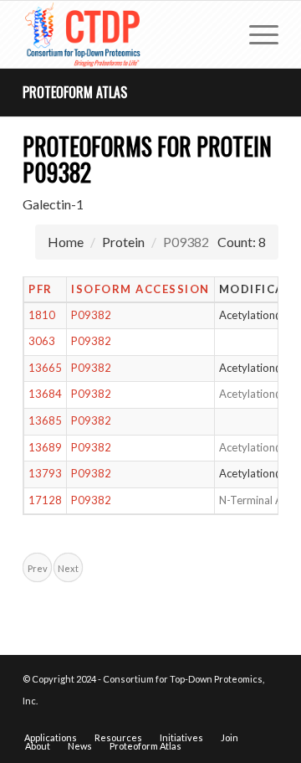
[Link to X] (240, 720)
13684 (45, 393)
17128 (45, 500)
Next (68, 568)
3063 (41, 341)
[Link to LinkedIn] (265, 720)
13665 (45, 367)
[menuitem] (255, 34)
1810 (41, 315)
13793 (45, 473)
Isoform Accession (140, 289)
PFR (40, 289)
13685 (45, 420)
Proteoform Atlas (75, 92)
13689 (45, 447)
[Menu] (255, 34)
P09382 (91, 315)
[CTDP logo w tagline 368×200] (125, 34)
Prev (38, 568)
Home (66, 242)
